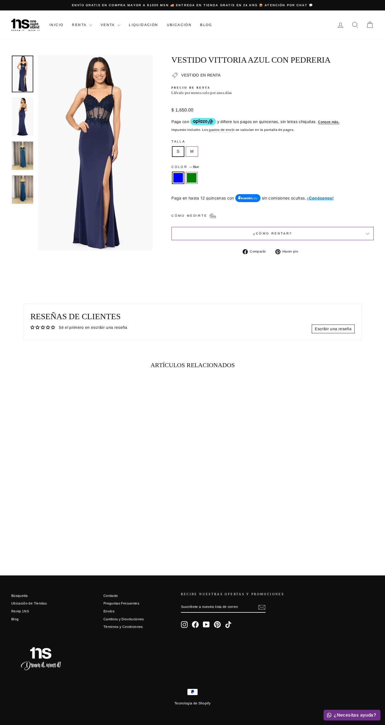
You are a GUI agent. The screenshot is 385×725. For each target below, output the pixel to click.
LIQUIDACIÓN (143, 25)
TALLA (178, 141)
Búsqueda (19, 596)
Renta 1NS (20, 611)
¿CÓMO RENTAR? (272, 233)
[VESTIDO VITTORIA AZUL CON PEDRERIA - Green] (58, 535)
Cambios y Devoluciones (123, 619)
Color (185, 166)
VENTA (108, 25)
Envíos (108, 611)
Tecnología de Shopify (192, 703)
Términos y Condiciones (123, 627)
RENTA (80, 25)
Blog (206, 25)
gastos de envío (221, 130)
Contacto (110, 596)
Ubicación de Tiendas (29, 603)
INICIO (56, 25)
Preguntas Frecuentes (121, 603)
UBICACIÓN (179, 25)
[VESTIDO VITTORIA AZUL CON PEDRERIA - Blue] (50, 535)
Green (191, 177)
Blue (178, 177)
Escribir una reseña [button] (333, 329)
